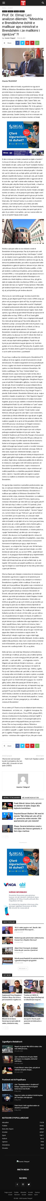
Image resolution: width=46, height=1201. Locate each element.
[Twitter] (29, 1184)
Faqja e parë (8, 1192)
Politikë (16, 11)
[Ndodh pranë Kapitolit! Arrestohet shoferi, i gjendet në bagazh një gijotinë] (7, 961)
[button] (43, 3)
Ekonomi (17, 1195)
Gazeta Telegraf (10, 38)
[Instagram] (23, 1184)
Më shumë (22, 968)
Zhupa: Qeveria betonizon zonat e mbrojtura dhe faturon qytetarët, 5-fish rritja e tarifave (28, 828)
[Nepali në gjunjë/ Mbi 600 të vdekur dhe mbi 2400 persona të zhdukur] (7, 1049)
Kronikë (30, 1192)
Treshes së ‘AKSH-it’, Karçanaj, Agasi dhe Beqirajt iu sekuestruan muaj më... (34, 997)
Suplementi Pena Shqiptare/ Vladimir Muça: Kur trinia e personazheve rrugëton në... (12, 997)
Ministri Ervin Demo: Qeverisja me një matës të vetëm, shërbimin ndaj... (11, 1021)
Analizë (10, 8)
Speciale (22, 11)
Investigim (27, 992)
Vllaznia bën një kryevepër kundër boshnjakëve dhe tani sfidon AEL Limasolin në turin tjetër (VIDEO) (12, 762)
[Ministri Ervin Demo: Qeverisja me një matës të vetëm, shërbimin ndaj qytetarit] (12, 1010)
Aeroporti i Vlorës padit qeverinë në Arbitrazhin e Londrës (32, 1021)
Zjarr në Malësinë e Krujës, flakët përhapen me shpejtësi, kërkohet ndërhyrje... (26, 1059)
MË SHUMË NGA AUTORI (30, 798)
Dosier (10, 1195)
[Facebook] (17, 1184)
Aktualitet (27, 1016)
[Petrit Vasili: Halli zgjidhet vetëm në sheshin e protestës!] (7, 1108)
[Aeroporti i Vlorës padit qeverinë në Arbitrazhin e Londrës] (34, 1010)
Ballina (4, 8)
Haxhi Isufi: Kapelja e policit (34, 759)
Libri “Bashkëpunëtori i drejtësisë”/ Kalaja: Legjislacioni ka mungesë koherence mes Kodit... (27, 1087)
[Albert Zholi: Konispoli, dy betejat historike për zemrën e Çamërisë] (7, 950)
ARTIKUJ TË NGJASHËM (11, 798)
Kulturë (30, 1195)
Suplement (6, 992)
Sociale (24, 1195)
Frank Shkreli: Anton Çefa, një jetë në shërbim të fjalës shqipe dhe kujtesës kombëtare (28, 805)
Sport (36, 1195)
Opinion (10, 11)
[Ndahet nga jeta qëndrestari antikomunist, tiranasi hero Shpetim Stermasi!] (7, 940)
